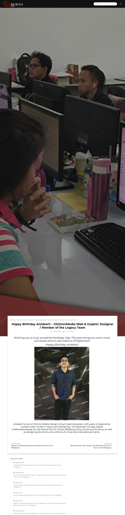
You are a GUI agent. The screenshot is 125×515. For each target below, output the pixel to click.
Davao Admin (70, 331)
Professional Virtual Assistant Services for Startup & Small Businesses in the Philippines (37, 466)
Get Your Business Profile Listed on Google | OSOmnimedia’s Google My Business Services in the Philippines (40, 476)
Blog (14, 320)
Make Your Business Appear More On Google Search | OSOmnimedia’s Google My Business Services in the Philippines (40, 504)
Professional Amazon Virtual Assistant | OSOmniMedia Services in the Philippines (39, 513)
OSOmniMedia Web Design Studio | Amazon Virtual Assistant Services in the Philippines (38, 486)
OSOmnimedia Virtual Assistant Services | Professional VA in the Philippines (38, 495)
